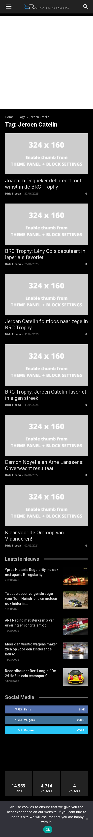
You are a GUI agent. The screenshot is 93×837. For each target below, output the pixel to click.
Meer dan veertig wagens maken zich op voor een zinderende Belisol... (31, 649)
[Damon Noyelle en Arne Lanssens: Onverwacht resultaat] (46, 435)
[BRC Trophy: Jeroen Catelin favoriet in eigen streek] (46, 364)
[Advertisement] (46, 62)
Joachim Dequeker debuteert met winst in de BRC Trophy (43, 184)
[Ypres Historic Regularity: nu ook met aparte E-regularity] (75, 576)
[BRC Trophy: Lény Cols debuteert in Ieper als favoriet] (46, 224)
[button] (8, 6)
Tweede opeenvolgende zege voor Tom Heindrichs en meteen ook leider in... (31, 599)
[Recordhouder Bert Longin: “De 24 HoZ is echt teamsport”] (75, 677)
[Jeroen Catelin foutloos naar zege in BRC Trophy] (46, 294)
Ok (48, 830)
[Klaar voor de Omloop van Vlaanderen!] (46, 505)
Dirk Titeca (13, 193)
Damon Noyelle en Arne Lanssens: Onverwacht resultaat (44, 465)
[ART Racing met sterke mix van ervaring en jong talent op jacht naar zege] (75, 626)
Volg (81, 720)
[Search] (86, 6)
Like (82, 709)
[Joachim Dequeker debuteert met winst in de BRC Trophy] (46, 153)
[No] (86, 818)
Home (9, 117)
